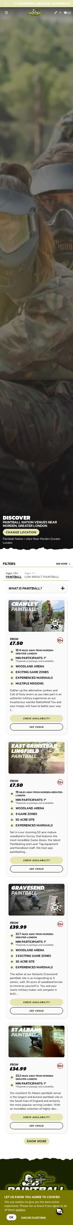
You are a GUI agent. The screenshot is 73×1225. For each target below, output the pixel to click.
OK (11, 1217)
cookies (20, 1210)
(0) (69, 13)
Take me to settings (33, 1217)
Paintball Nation (13, 539)
